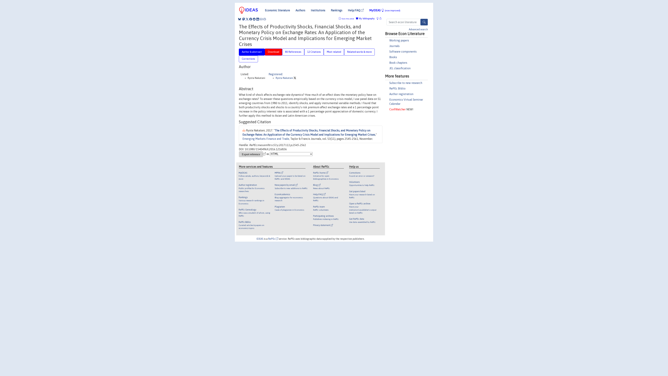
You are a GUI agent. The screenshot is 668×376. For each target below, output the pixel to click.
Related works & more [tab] (359, 51)
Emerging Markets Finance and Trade (265, 138)
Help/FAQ (354, 10)
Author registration (401, 94)
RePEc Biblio (397, 88)
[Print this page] (264, 19)
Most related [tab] (334, 51)
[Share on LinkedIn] (257, 19)
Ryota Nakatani (285, 78)
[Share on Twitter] (247, 19)
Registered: (276, 74)
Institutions (318, 10)
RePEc (272, 238)
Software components (403, 51)
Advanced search (418, 29)
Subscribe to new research (405, 82)
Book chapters (398, 62)
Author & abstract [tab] (252, 51)
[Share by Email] (261, 19)
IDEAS (259, 238)
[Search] (424, 22)
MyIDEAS (384, 10)
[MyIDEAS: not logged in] (378, 18)
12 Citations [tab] (314, 51)
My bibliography (366, 18)
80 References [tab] (293, 51)
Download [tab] (273, 51)
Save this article (347, 19)
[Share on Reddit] (254, 19)
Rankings (336, 10)
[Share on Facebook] (250, 19)
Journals (394, 46)
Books (393, 57)
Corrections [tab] (248, 58)
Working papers (399, 40)
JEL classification (400, 68)
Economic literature (277, 10)
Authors (300, 10)
